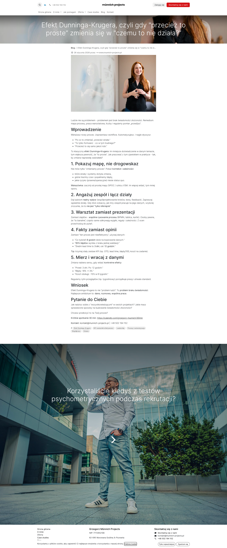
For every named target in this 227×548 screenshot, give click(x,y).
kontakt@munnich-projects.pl (94, 323)
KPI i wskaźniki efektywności (104, 328)
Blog (73, 48)
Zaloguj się (159, 5)
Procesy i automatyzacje (136, 328)
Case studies (43, 537)
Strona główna (43, 529)
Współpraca (76, 331)
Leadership (120, 328)
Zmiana (86, 331)
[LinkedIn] (45, 4)
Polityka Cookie (130, 544)
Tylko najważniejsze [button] (166, 544)
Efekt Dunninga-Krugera (82, 328)
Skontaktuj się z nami (178, 5)
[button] (39, 4)
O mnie (40, 532)
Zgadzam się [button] (183, 544)
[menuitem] (44, 12)
